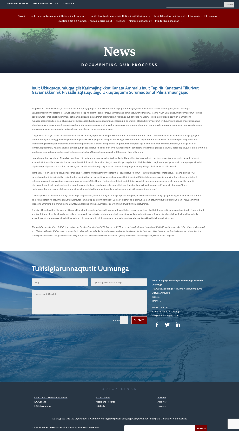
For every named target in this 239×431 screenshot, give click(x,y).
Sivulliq (22, 16)
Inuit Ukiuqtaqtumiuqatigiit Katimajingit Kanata (57, 16)
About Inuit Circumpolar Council (50, 397)
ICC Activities (103, 397)
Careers (162, 405)
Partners (162, 397)
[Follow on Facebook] (156, 324)
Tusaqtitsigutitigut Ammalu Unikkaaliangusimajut (84, 21)
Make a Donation (17, 3)
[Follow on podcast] (188, 324)
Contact (69, 3)
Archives (120, 21)
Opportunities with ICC (46, 3)
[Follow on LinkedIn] (177, 324)
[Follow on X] (167, 324)
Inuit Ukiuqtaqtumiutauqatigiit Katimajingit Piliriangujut (186, 16)
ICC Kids (100, 405)
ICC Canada (40, 401)
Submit (139, 320)
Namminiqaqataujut (140, 21)
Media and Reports (105, 401)
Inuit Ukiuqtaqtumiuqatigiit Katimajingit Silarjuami (119, 16)
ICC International (43, 405)
